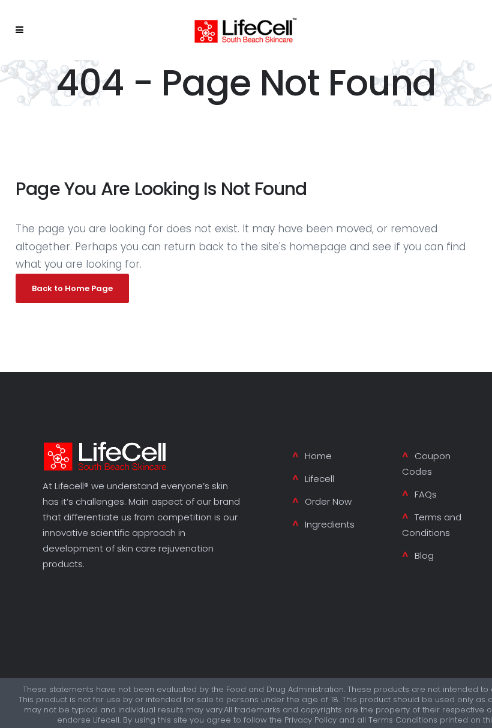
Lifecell (319, 478)
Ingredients (330, 524)
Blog (424, 555)
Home (318, 456)
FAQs (426, 494)
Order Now (328, 501)
